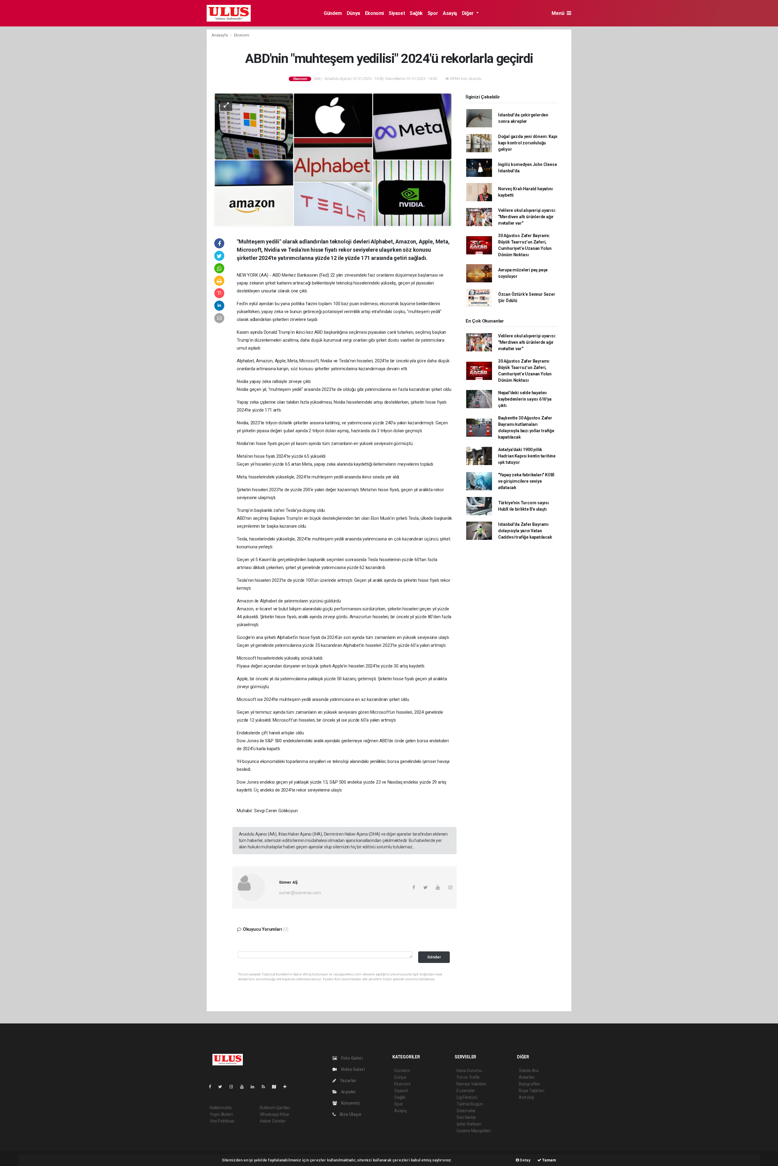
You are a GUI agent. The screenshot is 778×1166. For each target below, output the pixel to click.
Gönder (434, 957)
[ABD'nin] (333, 159)
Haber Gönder (273, 1121)
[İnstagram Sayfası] (233, 1086)
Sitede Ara (529, 1070)
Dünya (353, 13)
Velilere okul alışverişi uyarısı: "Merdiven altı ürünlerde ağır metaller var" (527, 217)
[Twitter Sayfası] (222, 1086)
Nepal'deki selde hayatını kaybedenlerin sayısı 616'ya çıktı (525, 399)
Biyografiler (529, 1083)
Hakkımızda (221, 1107)
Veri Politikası (222, 1121)
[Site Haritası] (276, 1086)
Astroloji (526, 1097)
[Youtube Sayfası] (244, 1086)
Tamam (548, 1160)
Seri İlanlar (466, 1117)
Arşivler (348, 1091)
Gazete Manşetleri (473, 1130)
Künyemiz (350, 1103)
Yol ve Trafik (468, 1077)
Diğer (468, 13)
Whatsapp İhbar (274, 1114)
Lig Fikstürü (466, 1097)
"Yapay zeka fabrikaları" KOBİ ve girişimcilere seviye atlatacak (526, 481)
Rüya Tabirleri (531, 1090)
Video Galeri (352, 1069)
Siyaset (397, 13)
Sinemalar (466, 1110)
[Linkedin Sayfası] (255, 1086)
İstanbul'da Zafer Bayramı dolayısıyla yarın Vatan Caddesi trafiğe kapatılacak (525, 531)
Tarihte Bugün (469, 1104)
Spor (433, 13)
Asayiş (450, 13)
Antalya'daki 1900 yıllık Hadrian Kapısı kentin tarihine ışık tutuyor (527, 456)
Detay (525, 1160)
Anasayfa (220, 35)
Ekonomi (374, 13)
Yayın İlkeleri (221, 1114)
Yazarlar (347, 1080)
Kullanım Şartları (275, 1107)
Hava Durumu (469, 1070)
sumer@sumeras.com (300, 892)
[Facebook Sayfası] (212, 1086)
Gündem (333, 13)
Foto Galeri (351, 1058)
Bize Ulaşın (350, 1114)
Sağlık (416, 13)
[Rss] (266, 1086)
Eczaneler (465, 1090)
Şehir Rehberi (468, 1124)
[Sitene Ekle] (287, 1086)
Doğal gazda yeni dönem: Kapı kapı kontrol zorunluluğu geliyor (527, 143)
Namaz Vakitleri (471, 1083)
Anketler (527, 1077)
